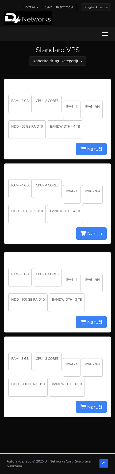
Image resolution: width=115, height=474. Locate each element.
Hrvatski (30, 7)
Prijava (47, 7)
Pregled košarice (96, 7)
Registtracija (64, 7)
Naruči (94, 149)
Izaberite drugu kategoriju (56, 60)
